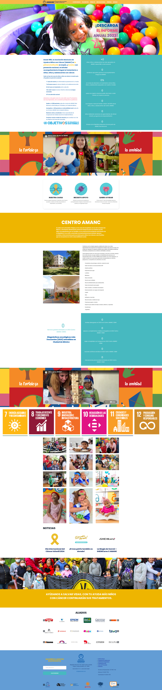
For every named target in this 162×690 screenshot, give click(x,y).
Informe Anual (101, 658)
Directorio (100, 666)
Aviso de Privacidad (102, 665)
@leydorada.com (82, 671)
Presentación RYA (102, 663)
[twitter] (73, 674)
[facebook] (70, 674)
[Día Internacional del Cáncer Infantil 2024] (55, 539)
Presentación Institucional (104, 660)
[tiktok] (78, 674)
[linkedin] (83, 674)
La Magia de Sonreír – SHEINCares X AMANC (107, 550)
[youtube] (81, 674)
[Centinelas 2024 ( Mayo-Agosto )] (81, 29)
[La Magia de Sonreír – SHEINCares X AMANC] (107, 539)
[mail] (92, 674)
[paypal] (86, 674)
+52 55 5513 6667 (85, 668)
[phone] (81, 677)
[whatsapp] (89, 674)
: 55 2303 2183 (107, 674)
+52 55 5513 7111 (76, 668)
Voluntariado (101, 674)
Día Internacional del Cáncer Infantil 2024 (55, 550)
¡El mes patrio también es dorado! (81, 550)
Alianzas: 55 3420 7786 (103, 672)
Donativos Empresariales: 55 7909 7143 (107, 669)
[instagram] (75, 674)
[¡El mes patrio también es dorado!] (81, 539)
